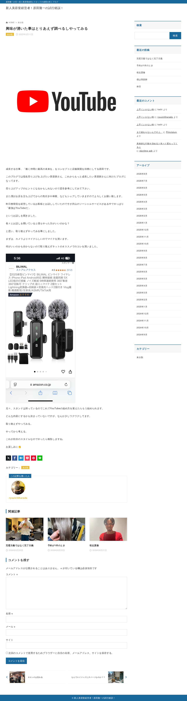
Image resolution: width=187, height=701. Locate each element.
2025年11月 (143, 236)
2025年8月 (142, 257)
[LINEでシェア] (39, 458)
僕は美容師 (142, 79)
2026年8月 (142, 173)
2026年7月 (142, 180)
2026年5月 (142, 194)
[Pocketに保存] (27, 458)
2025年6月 (142, 271)
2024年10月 (143, 327)
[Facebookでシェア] (14, 458)
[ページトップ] (180, 694)
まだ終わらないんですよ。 (150, 132)
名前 (9, 613)
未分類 (20, 22)
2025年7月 (142, 264)
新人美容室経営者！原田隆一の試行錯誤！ (35, 8)
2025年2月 (142, 299)
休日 (139, 86)
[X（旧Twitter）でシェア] (8, 458)
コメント (12, 574)
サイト (9, 639)
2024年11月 (143, 320)
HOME (11, 22)
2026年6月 (142, 187)
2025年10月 (143, 243)
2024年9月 (142, 334)
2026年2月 (142, 215)
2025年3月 (142, 292)
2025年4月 (142, 285)
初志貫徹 (141, 72)
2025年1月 (142, 306)
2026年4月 (142, 201)
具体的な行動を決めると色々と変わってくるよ (157, 145)
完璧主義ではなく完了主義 (150, 58)
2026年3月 (142, 208)
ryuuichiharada (18, 497)
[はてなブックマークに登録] (21, 458)
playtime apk (146, 150)
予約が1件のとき (145, 65)
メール (10, 626)
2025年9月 (142, 250)
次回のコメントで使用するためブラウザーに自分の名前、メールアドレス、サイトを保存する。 (61, 653)
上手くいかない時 (145, 109)
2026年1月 (142, 222)
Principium (171, 132)
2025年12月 (143, 229)
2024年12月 (143, 313)
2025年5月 (142, 278)
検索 (139, 25)
